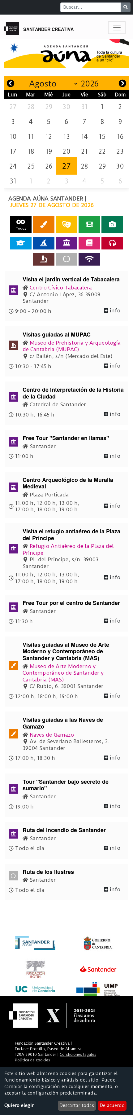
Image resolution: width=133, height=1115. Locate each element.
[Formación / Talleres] (21, 243)
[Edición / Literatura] (89, 243)
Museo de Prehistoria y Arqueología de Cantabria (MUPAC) (72, 346)
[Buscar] (126, 7)
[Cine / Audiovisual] (89, 224)
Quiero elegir (19, 1105)
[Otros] (66, 259)
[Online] (89, 259)
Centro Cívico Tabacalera (61, 287)
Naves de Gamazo (52, 735)
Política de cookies (32, 1060)
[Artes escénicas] (66, 224)
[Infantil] (43, 243)
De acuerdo (112, 1105)
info (114, 310)
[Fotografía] (112, 224)
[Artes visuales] (43, 224)
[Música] (112, 243)
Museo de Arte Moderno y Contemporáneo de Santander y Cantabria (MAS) (63, 673)
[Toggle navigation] (117, 27)
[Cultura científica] (43, 259)
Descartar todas (76, 1105)
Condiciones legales (78, 1054)
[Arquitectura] (66, 243)
